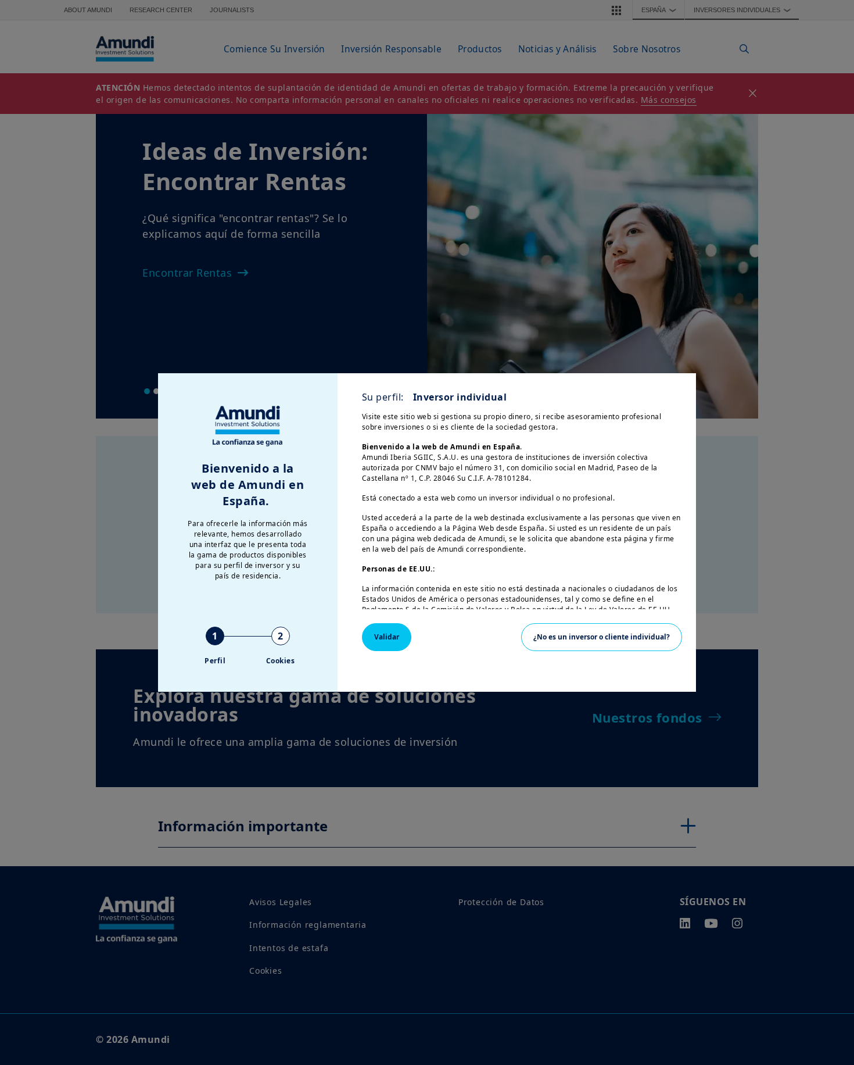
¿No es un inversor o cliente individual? (601, 637)
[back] (821, 591)
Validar (386, 637)
